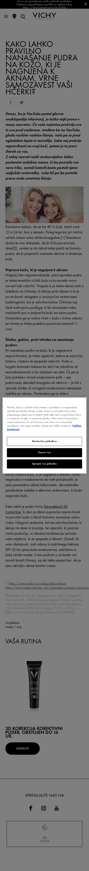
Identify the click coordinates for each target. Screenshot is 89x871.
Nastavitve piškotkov (44, 441)
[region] (44, 435)
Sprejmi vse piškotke (44, 463)
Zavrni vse (44, 452)
